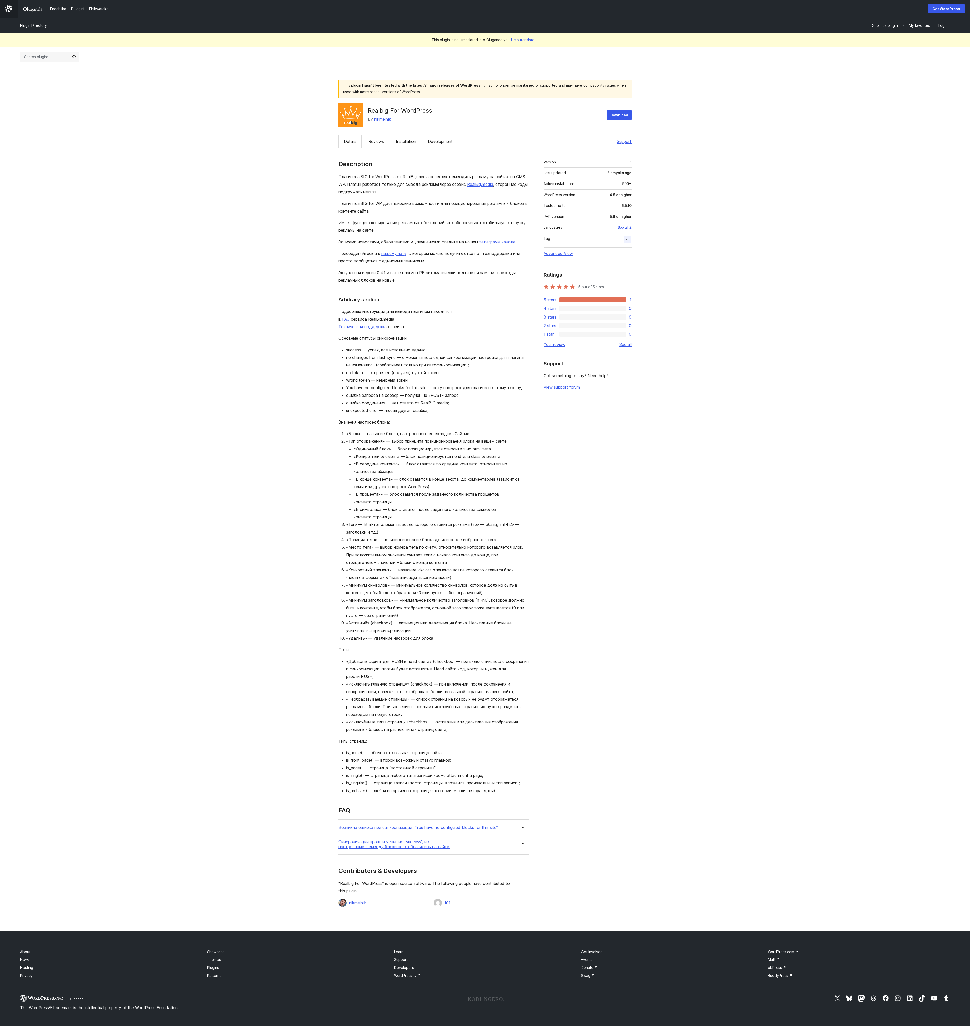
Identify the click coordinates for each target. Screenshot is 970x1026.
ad (627, 239)
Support (624, 141)
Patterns (214, 975)
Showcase (216, 952)
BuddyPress (780, 975)
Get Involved (592, 952)
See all (625, 344)
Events (586, 959)
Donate (589, 967)
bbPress (777, 967)
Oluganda (76, 999)
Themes (214, 959)
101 (447, 902)
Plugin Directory (33, 25)
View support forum (562, 387)
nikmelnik (382, 119)
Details (350, 141)
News (25, 959)
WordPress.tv (407, 975)
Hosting (26, 967)
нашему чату (393, 253)
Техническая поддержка (362, 326)
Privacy (26, 975)
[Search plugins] (74, 57)
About (25, 952)
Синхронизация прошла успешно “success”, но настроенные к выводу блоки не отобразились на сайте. (394, 844)
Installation (406, 141)
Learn (398, 952)
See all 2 (625, 227)
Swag (588, 975)
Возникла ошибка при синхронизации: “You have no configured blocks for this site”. (418, 827)
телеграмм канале (497, 241)
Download (619, 115)
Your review (554, 344)
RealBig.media (480, 184)
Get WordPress (946, 9)
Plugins (213, 967)
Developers (404, 967)
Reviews (376, 141)
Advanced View (558, 253)
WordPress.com (783, 952)
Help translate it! (525, 40)
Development (440, 141)
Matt (774, 959)
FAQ (346, 319)
